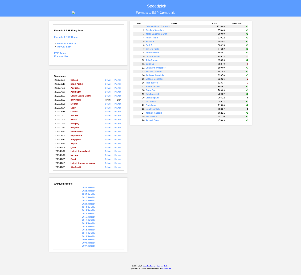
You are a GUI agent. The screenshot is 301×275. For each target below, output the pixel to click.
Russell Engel (152, 120)
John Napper (152, 60)
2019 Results (88, 207)
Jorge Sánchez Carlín (156, 34)
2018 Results (88, 210)
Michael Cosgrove (155, 79)
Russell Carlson (153, 71)
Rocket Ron (151, 116)
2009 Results (88, 239)
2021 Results (88, 200)
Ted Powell (151, 101)
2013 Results (88, 226)
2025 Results (88, 187)
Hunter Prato (152, 38)
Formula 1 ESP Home (66, 37)
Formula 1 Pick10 (66, 43)
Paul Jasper (151, 105)
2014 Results (88, 223)
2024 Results (88, 190)
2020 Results (88, 203)
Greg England (152, 98)
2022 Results (88, 197)
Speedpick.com (148, 266)
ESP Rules (60, 53)
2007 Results (88, 246)
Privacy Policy (163, 266)
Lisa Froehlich (153, 109)
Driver (108, 80)
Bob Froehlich (152, 94)
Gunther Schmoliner (155, 68)
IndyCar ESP (64, 46)
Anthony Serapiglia (155, 75)
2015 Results (88, 220)
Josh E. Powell (153, 86)
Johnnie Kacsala (154, 113)
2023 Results (88, 194)
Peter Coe (151, 90)
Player (117, 80)
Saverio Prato (152, 49)
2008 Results (88, 242)
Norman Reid (152, 52)
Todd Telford (152, 83)
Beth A (149, 45)
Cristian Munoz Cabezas (158, 26)
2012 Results (88, 229)
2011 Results (88, 233)
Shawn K (150, 41)
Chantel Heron (153, 56)
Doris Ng (150, 64)
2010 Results (88, 236)
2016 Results (88, 216)
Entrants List (61, 56)
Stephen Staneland (155, 30)
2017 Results (88, 213)
